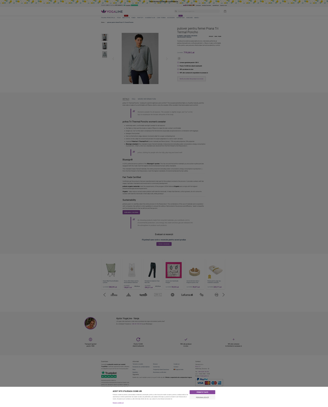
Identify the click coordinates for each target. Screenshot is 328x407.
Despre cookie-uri (118, 403)
